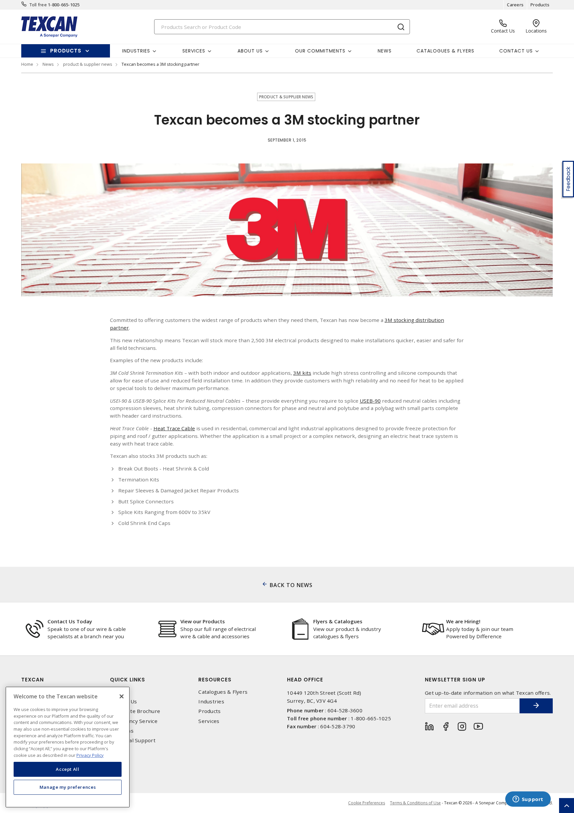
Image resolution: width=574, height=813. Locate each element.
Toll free (38, 5)
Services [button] (193, 51)
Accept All (67, 769)
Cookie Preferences (366, 803)
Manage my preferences (68, 787)
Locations (122, 731)
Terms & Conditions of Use (415, 803)
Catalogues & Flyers (445, 51)
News (385, 51)
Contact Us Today (70, 621)
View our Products (202, 621)
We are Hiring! (463, 621)
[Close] (121, 696)
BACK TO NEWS (291, 585)
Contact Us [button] (516, 51)
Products (539, 5)
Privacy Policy (90, 755)
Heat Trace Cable (174, 428)
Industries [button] (136, 51)
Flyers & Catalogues (337, 621)
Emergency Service (133, 721)
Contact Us (123, 701)
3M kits (302, 372)
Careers (515, 5)
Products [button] (65, 50)
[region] (67, 747)
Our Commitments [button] (320, 51)
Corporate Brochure (135, 711)
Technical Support (132, 740)
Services (208, 721)
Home (27, 64)
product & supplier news (87, 64)
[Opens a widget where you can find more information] (528, 799)
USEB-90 (370, 400)
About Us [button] (250, 51)
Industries (211, 701)
